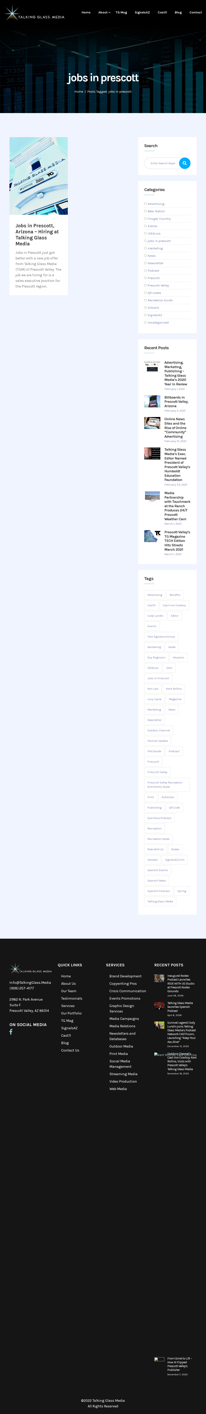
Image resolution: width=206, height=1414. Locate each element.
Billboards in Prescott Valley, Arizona (176, 401)
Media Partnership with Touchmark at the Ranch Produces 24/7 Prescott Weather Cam (177, 506)
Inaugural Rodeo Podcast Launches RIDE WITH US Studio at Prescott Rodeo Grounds (180, 983)
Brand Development (125, 976)
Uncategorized (158, 322)
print (150, 797)
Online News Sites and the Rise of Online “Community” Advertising (175, 427)
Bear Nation (156, 211)
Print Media (118, 1054)
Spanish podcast (158, 891)
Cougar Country (159, 219)
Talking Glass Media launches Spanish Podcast (180, 1006)
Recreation (154, 828)
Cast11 (162, 12)
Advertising (156, 204)
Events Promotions (124, 998)
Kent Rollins (174, 688)
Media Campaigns (124, 1018)
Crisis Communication (127, 991)
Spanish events (157, 870)
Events (152, 226)
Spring (181, 891)
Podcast (153, 270)
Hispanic (178, 657)
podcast (174, 751)
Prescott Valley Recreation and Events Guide (164, 784)
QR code (174, 807)
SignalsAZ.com (174, 859)
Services (68, 1006)
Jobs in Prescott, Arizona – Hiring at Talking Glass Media (37, 235)
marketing (155, 248)
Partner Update (157, 741)
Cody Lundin (155, 615)
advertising (154, 595)
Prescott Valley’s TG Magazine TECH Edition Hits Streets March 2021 (177, 541)
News (152, 256)
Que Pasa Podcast (159, 818)
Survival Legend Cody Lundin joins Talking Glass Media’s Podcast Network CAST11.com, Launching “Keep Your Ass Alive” (181, 1032)
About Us (68, 983)
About (103, 12)
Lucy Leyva (154, 699)
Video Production (123, 1081)
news (171, 709)
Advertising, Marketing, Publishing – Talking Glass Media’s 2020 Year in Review (175, 373)
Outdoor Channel (158, 730)
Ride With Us (155, 849)
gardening (154, 647)
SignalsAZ (142, 12)
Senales (152, 859)
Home (86, 12)
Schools (153, 308)
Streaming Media (123, 1074)
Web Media (118, 1089)
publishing (154, 807)
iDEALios (154, 233)
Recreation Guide (160, 300)
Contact (196, 12)
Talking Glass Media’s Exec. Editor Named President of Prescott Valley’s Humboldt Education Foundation (177, 464)
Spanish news (156, 880)
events (152, 626)
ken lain (153, 688)
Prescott (154, 278)
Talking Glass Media (160, 901)
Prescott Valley (158, 285)
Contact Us (70, 1050)
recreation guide (158, 839)
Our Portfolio (71, 1013)
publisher (168, 797)
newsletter (154, 720)
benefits (175, 595)
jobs (169, 668)
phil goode (154, 751)
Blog (178, 12)
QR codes (154, 293)
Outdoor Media (121, 1046)
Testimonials (71, 998)
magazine (175, 699)
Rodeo (175, 849)
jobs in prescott (159, 241)
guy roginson (156, 657)
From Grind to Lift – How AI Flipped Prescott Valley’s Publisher (179, 1364)
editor (175, 615)
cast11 (151, 605)
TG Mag (121, 12)
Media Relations (122, 1026)
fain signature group (161, 636)
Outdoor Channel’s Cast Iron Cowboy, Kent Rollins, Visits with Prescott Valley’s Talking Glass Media (182, 1061)
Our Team (68, 991)
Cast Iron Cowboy (174, 605)
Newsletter (156, 263)
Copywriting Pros (123, 983)
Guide (171, 647)
